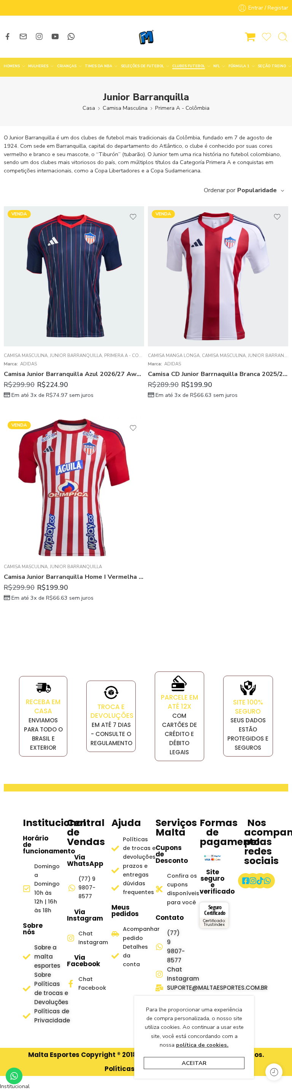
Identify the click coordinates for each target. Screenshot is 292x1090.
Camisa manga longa (174, 355)
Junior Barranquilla (76, 355)
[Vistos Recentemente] (273, 1072)
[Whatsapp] (267, 880)
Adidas (28, 364)
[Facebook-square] (245, 880)
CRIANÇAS (66, 66)
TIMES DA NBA (98, 66)
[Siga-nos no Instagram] (39, 36)
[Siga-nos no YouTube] (55, 36)
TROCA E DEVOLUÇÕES (111, 711)
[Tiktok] (260, 880)
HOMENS (12, 66)
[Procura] (283, 37)
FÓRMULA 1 (239, 66)
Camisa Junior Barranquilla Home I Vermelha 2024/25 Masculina (74, 576)
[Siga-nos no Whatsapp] (71, 36)
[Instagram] (252, 880)
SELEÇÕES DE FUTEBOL (142, 66)
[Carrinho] (250, 37)
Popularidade (257, 190)
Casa (89, 108)
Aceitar (194, 1063)
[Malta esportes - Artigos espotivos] (146, 36)
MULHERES (38, 66)
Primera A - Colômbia (182, 108)
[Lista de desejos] (133, 217)
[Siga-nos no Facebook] (7, 36)
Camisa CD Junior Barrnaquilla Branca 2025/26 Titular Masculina (218, 374)
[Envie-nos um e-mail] (23, 36)
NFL (216, 66)
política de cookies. (202, 1045)
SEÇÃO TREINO (272, 66)
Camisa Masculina (125, 108)
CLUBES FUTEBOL (188, 66)
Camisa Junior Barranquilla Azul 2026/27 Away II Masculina (74, 374)
